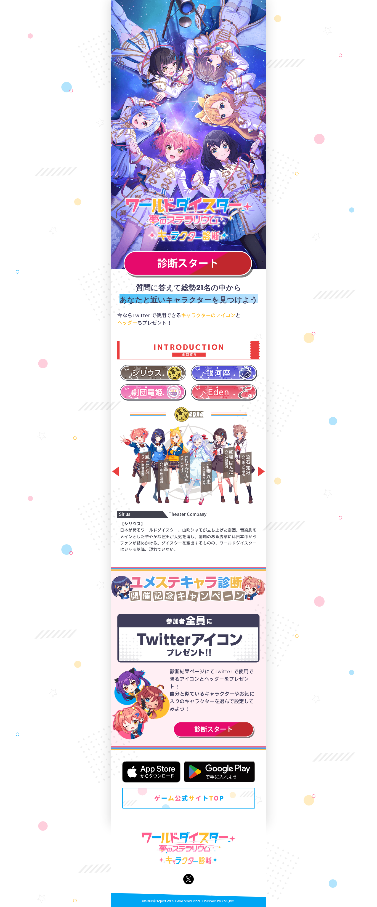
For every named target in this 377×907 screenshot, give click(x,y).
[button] (113, 471)
